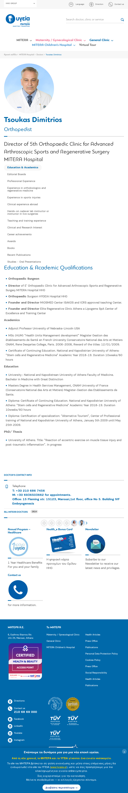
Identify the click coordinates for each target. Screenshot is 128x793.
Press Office (91, 641)
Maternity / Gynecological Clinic (59, 40)
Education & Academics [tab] (22, 167)
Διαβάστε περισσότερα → (62, 787)
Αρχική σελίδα (10, 55)
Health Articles (92, 635)
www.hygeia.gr (59, 767)
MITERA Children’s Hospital (52, 45)
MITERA (22, 40)
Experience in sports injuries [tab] (23, 197)
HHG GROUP (11, 4)
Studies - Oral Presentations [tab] (24, 262)
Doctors (39, 55)
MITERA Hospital (26, 55)
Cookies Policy (92, 660)
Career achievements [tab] (19, 234)
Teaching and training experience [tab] (26, 221)
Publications (91, 647)
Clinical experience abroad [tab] (22, 204)
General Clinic (100, 40)
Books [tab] (11, 248)
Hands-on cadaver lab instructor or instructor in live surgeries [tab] (28, 212)
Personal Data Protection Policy (101, 654)
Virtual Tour (87, 45)
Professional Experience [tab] (21, 181)
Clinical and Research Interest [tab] (24, 227)
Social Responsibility (96, 673)
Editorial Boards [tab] (16, 174)
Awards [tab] (11, 241)
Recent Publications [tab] (19, 255)
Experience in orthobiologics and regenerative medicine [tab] (26, 189)
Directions (19, 701)
